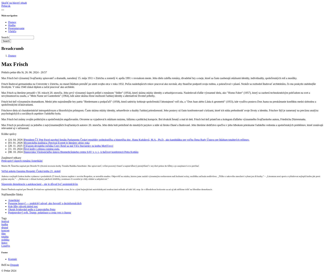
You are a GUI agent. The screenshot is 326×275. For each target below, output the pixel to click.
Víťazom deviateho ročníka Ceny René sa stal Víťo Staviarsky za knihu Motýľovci (68, 145)
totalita (4, 236)
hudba (4, 224)
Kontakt (12, 259)
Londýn (5, 245)
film (3, 233)
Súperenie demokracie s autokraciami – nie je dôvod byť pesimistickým (39, 184)
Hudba (11, 25)
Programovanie (16, 28)
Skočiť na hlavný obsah (14, 2)
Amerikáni (14, 200)
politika (5, 239)
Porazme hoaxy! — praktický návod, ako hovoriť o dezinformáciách (45, 203)
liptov (4, 242)
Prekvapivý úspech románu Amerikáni (21, 160)
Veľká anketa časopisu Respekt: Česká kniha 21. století (30, 171)
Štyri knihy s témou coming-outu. (42, 148)
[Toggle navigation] (2, 9)
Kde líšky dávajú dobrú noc (23, 206)
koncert (5, 230)
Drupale (14, 264)
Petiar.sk (5, 5)
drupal (4, 227)
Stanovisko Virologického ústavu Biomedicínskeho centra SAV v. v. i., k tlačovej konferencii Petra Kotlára (81, 152)
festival (5, 221)
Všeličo (12, 31)
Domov (12, 22)
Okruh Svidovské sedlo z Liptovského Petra (31, 209)
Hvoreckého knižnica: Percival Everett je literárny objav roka (56, 142)
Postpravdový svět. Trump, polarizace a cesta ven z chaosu (39, 212)
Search (5, 37)
